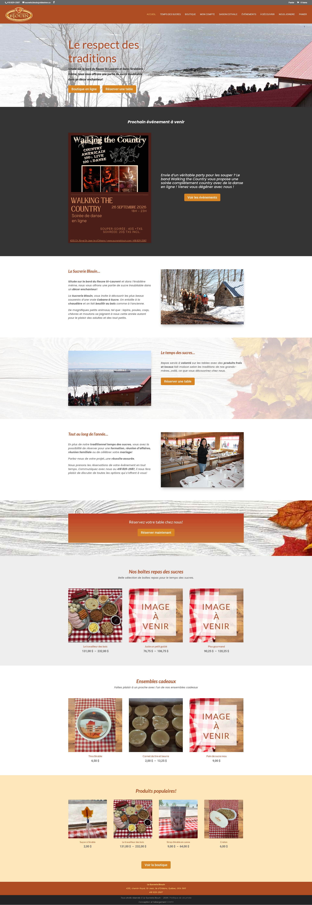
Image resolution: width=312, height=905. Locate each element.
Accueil (151, 14)
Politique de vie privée (180, 897)
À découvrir (267, 14)
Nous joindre (287, 14)
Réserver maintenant (156, 532)
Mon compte (207, 14)
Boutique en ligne (84, 89)
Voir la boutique (156, 865)
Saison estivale (228, 14)
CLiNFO (170, 902)
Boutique (190, 14)
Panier (291, 3)
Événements (249, 14)
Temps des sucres (170, 14)
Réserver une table (119, 89)
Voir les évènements (202, 197)
